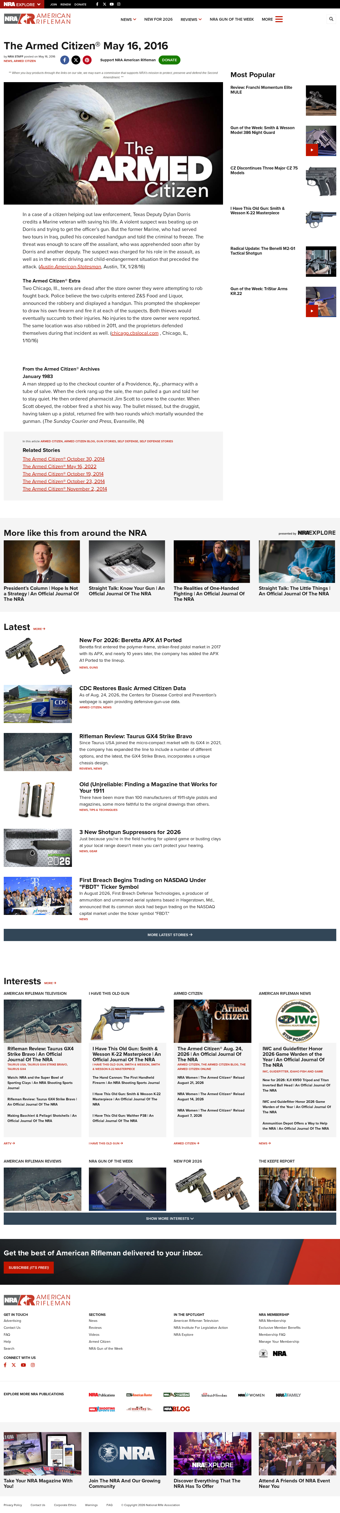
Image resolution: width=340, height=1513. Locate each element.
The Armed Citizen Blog (219, 1064)
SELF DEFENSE (127, 441)
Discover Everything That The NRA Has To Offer (207, 1483)
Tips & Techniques (103, 810)
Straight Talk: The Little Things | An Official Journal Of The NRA (294, 590)
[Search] (331, 19)
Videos (94, 1334)
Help (7, 1341)
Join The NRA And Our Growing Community (125, 1483)
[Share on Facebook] (64, 57)
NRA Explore (183, 1334)
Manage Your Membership (279, 1341)
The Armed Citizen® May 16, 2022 (60, 466)
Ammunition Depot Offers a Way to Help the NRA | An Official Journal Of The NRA (296, 1126)
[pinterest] (87, 57)
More (37, 629)
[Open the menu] (279, 18)
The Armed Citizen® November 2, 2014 (65, 489)
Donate (80, 4)
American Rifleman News (285, 993)
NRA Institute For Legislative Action (201, 1327)
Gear (93, 851)
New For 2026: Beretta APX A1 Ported (130, 640)
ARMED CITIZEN (52, 441)
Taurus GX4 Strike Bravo (47, 1064)
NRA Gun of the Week (232, 19)
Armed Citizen (25, 61)
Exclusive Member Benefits (280, 1327)
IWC (265, 1071)
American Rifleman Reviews (32, 1161)
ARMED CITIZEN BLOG (79, 441)
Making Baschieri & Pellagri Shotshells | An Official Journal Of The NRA (42, 1118)
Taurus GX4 (16, 1069)
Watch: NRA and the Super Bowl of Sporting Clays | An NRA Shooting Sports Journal (40, 1083)
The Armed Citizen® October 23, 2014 (64, 481)
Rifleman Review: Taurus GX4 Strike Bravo (135, 736)
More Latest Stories (190, 935)
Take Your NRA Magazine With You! (38, 1483)
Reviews (189, 19)
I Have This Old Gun (109, 993)
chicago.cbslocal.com (135, 333)
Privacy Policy (13, 1505)
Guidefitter (279, 1071)
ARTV (7, 1143)
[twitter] (75, 57)
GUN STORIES (106, 441)
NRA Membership (272, 1320)
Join (53, 4)
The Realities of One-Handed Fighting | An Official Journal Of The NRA (209, 593)
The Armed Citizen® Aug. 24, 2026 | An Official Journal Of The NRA (210, 1054)
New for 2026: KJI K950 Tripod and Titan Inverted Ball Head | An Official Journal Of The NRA (296, 1085)
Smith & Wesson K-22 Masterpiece (126, 1066)
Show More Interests (197, 1218)
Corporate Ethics (65, 1505)
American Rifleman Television (35, 993)
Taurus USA (16, 1064)
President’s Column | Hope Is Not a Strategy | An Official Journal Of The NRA (41, 593)
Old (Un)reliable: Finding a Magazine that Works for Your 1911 (148, 787)
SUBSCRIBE (29, 1267)
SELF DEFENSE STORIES (156, 441)
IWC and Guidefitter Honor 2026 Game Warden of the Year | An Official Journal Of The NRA (294, 1057)
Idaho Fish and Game (306, 1071)
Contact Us (12, 1327)
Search (9, 1348)
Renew (65, 4)
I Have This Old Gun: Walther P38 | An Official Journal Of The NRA (123, 1118)
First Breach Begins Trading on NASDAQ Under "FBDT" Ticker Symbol (142, 883)
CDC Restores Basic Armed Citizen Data (132, 688)
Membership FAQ (272, 1334)
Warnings (91, 1505)
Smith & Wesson (137, 1064)
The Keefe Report (277, 1161)
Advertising (12, 1320)
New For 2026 (158, 19)
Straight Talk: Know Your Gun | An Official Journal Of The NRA (127, 590)
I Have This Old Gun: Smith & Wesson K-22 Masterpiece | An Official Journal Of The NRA (127, 1054)
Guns (93, 667)
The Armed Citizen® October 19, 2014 (63, 474)
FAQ (7, 1334)
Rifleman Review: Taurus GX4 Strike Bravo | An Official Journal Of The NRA (40, 1054)
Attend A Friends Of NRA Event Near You (294, 1483)
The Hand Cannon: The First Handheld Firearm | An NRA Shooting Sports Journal (126, 1080)
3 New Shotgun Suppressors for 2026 (130, 832)
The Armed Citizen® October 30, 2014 (64, 459)
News (126, 19)
